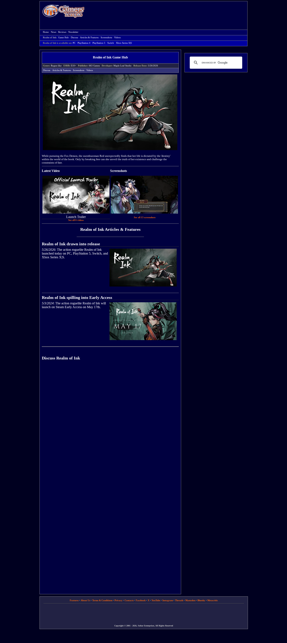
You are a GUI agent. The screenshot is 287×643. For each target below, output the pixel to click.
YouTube (155, 600)
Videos (117, 37)
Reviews (62, 32)
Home (63, 11)
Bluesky (201, 600)
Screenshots (106, 37)
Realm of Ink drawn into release (71, 244)
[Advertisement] (168, 11)
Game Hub (63, 37)
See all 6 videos (76, 220)
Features (74, 600)
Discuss (74, 37)
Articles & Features (89, 37)
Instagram (167, 600)
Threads (179, 600)
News (53, 32)
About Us (85, 600)
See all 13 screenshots (144, 217)
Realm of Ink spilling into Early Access (77, 297)
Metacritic (212, 600)
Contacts (129, 600)
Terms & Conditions (102, 600)
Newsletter (73, 32)
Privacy (118, 600)
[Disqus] (110, 423)
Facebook (141, 600)
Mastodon (190, 600)
